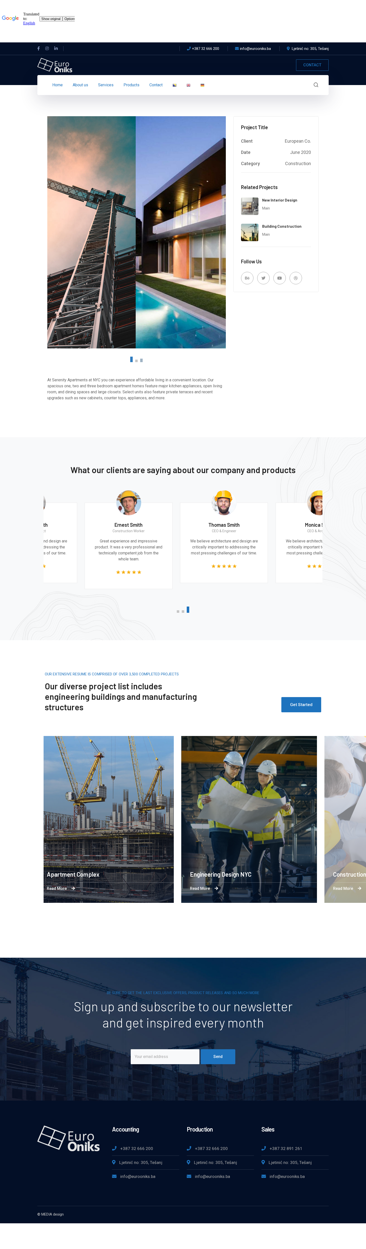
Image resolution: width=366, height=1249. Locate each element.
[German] (202, 85)
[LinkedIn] (56, 48)
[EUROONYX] (54, 64)
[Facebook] (38, 48)
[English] (188, 85)
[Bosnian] (175, 85)
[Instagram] (47, 48)
